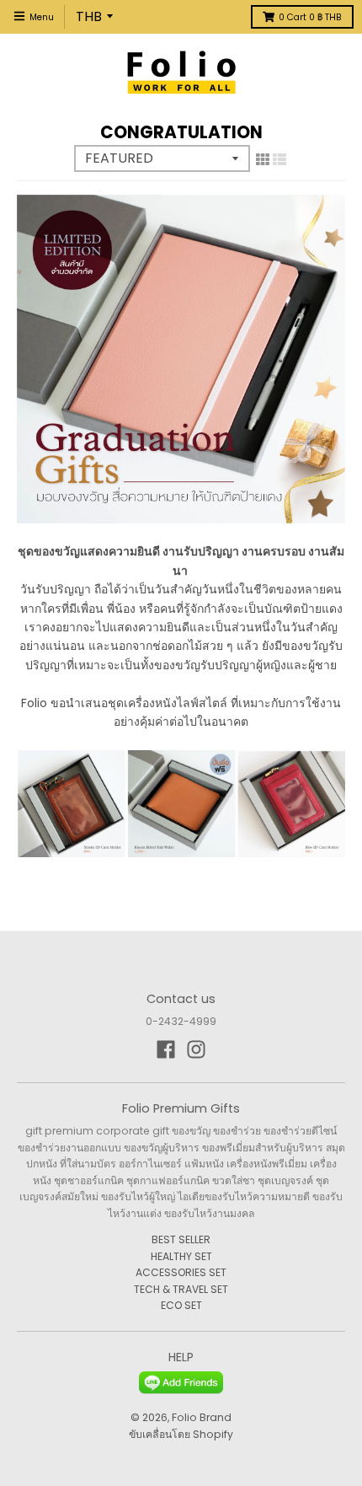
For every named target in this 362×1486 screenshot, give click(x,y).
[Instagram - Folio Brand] (196, 1049)
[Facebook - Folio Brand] (166, 1049)
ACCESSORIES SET (181, 1272)
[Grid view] (262, 159)
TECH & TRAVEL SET (181, 1289)
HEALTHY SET (181, 1256)
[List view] (279, 159)
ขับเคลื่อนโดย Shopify (181, 1434)
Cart (310, 17)
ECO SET (181, 1305)
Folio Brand (202, 1417)
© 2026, (151, 1417)
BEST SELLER (181, 1239)
